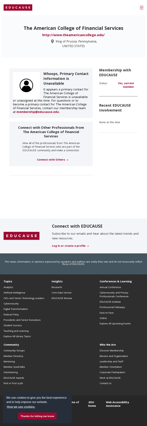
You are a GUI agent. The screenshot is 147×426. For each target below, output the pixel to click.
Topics (8, 281)
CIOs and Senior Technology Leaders (24, 298)
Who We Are (108, 345)
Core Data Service (62, 293)
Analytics (8, 288)
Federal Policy (11, 315)
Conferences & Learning (116, 281)
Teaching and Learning (16, 331)
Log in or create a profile (69, 246)
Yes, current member (126, 85)
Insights (57, 281)
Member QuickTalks (14, 367)
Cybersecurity (11, 304)
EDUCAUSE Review (62, 298)
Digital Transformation (16, 309)
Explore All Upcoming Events (115, 324)
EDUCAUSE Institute (110, 302)
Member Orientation (111, 367)
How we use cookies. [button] (21, 406)
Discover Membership (112, 351)
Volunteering (11, 373)
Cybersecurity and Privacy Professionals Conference (114, 295)
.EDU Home (92, 404)
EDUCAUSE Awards (14, 378)
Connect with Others (51, 160)
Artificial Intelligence (14, 293)
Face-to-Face (107, 313)
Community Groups (14, 351)
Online (103, 318)
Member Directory (13, 356)
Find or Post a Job (13, 384)
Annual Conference (110, 288)
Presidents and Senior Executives (22, 320)
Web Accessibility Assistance (117, 404)
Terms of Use (73, 404)
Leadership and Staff (111, 362)
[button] (142, 8)
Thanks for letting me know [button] (37, 416)
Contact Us (106, 384)
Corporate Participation (112, 373)
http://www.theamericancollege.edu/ (73, 35)
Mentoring (9, 362)
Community (11, 345)
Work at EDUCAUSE (110, 378)
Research (57, 288)
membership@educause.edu (37, 112)
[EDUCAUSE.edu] (18, 7)
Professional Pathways (112, 307)
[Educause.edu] (21, 236)
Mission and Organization (114, 356)
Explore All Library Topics (17, 337)
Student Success (13, 326)
